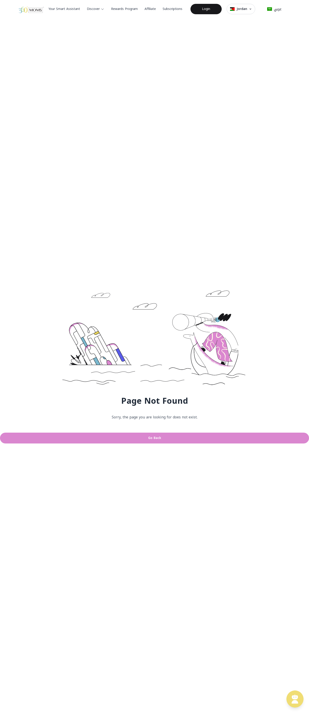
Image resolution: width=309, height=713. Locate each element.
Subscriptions (172, 9)
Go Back (154, 438)
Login (206, 9)
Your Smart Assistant (64, 9)
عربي (278, 8)
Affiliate (150, 9)
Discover (93, 9)
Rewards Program (124, 9)
